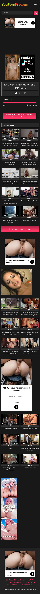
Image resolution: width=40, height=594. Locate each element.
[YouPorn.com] (16, 5)
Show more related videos (20, 229)
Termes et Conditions (14, 582)
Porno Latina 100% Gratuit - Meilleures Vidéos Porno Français (20, 116)
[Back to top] (33, 588)
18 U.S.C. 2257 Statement (15, 580)
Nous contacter (26, 585)
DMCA (31, 580)
